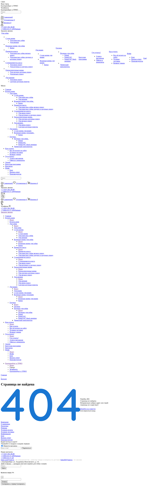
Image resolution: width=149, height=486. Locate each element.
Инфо (7, 168)
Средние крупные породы (28, 127)
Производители (15, 174)
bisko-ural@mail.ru (7, 460)
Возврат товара (15, 154)
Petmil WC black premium (27, 145)
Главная (8, 89)
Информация (6, 434)
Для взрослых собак (25, 97)
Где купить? (9, 156)
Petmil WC (22, 143)
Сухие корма (19, 95)
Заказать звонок (7, 212)
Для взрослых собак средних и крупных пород (35, 109)
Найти (4, 468)
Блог (11, 170)
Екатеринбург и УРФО (18, 371)
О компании (5, 424)
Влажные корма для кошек (24, 133)
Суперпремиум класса (22, 111)
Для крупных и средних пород (29, 115)
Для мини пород (24, 113)
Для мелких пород (25, 121)
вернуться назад (89, 411)
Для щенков (22, 99)
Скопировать (13, 484)
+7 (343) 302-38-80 (8, 27)
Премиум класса (20, 105)
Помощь (4, 428)
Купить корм (10, 91)
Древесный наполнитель (23, 146)
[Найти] (2, 13)
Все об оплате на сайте (18, 150)
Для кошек (14, 129)
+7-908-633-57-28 (11, 29)
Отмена (4, 481)
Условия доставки (16, 152)
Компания (4, 422)
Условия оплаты (7, 430)
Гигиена (13, 137)
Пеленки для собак (21, 139)
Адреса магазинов (16, 158)
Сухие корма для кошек (22, 131)
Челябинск (14, 369)
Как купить (9, 148)
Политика (4, 426)
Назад (12, 220)
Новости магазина (10, 446)
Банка (20, 103)
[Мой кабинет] (2, 25)
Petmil (20, 141)
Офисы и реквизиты (17, 160)
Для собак (14, 93)
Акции (7, 162)
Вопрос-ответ (15, 172)
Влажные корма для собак (24, 101)
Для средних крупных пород (29, 119)
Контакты (9, 166)
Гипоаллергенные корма (23, 117)
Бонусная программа (13, 164)
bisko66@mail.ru (66, 460)
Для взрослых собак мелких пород (31, 107)
